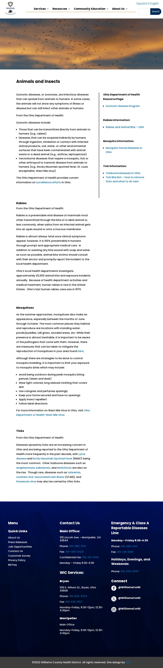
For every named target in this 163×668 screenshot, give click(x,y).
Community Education (89, 9)
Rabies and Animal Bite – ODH (125, 127)
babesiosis (43, 468)
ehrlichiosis (64, 468)
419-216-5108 (90, 557)
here (80, 351)
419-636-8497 (129, 571)
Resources (60, 9)
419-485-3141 (77, 546)
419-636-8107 (74, 602)
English (154, 3)
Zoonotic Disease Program (123, 106)
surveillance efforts (48, 182)
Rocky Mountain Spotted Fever (52, 458)
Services (40, 9)
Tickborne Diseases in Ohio (123, 173)
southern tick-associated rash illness (40, 477)
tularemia (74, 472)
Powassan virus (26, 481)
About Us (118, 9)
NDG (128, 662)
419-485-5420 (74, 552)
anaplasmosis (25, 468)
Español (142, 3)
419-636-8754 (78, 596)
